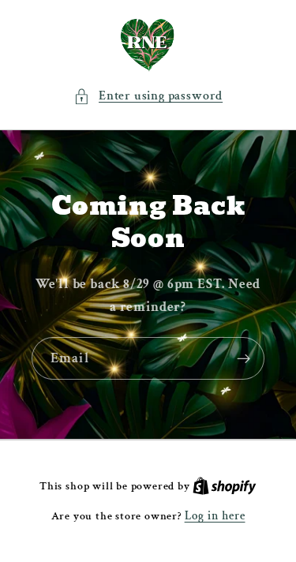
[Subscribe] (243, 358)
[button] (148, 96)
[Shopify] (225, 485)
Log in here (215, 515)
